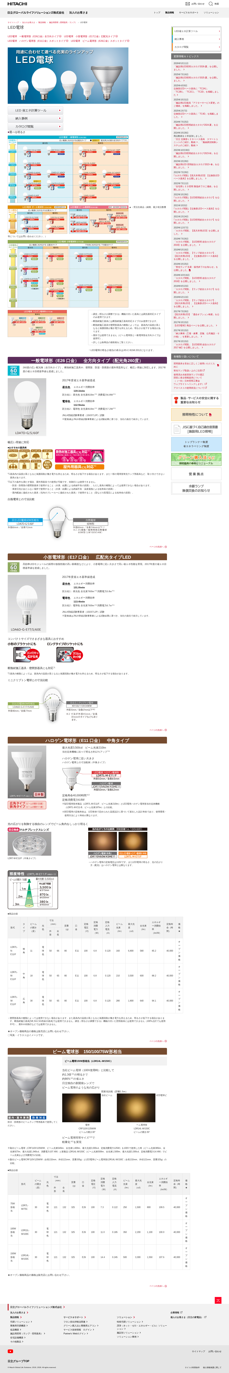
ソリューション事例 (126, 1336)
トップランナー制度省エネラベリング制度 (196, 444)
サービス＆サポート (73, 1317)
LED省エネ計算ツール (186, 31)
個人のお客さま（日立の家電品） (186, 1317)
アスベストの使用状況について (189, 388)
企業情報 (174, 1312)
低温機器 (14, 1329)
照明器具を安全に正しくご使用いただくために (194, 365)
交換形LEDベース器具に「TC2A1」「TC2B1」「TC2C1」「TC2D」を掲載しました (196, 91)
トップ (157, 12)
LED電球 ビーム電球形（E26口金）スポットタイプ (99, 41)
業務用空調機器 (17, 1325)
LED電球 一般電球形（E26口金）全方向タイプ (33, 36)
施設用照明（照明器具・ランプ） (63, 22)
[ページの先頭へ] (218, 1300)
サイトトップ (13, 22)
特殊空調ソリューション (129, 1322)
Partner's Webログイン (75, 1333)
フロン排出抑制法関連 (74, 1322)
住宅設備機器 (16, 1337)
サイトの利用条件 (192, 1367)
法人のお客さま (28, 22)
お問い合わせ (214, 1351)
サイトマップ (198, 1351)
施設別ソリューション (128, 1332)
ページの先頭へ (157, 547)
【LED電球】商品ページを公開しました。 (194, 325)
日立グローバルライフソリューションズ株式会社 (36, 1307)
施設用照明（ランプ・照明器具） (26, 1333)
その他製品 (15, 1341)
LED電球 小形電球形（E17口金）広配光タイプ (89, 36)
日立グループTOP (18, 1361)
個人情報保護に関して (212, 1367)
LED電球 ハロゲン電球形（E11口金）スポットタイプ (37, 41)
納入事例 (179, 39)
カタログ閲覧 (182, 47)
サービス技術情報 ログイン (78, 1329)
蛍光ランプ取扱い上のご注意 (188, 370)
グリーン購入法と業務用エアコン (80, 1325)
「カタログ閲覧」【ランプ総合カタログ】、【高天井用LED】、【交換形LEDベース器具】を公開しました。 (196, 256)
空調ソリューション (20, 1322)
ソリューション (124, 1317)
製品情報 (42, 22)
